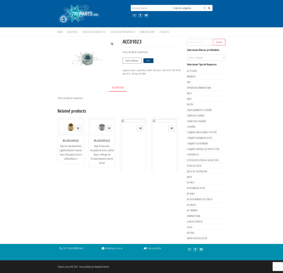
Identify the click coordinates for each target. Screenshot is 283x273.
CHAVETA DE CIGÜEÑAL (196, 121)
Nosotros (72, 32)
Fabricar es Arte (147, 32)
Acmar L (133, 70)
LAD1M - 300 (151, 70)
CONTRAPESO (193, 154)
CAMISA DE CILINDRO (196, 115)
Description (118, 87)
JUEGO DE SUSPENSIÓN (197, 171)
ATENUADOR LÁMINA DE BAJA (199, 87)
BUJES (189, 98)
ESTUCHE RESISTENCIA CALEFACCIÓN (202, 160)
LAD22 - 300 (161, 70)
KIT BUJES (191, 193)
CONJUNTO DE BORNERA (197, 143)
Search (219, 42)
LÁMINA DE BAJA (193, 216)
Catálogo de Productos (94, 32)
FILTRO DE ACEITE (194, 165)
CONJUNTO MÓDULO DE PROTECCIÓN (203, 149)
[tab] (120, 87)
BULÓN (190, 104)
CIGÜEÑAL (191, 126)
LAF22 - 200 (130, 73)
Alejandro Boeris (102, 266)
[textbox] (206, 57)
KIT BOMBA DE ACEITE (196, 188)
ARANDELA (191, 76)
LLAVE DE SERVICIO (195, 221)
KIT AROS (191, 182)
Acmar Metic (141, 70)
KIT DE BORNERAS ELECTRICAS (200, 199)
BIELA (189, 93)
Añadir (148, 60)
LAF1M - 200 (170, 70)
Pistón (189, 227)
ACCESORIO (142, 73)
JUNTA (189, 177)
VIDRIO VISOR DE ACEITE (197, 238)
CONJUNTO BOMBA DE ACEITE (199, 138)
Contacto (164, 32)
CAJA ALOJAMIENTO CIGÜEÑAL (199, 110)
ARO (189, 82)
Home (60, 32)
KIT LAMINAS (192, 210)
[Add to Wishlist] (77, 128)
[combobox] (206, 57)
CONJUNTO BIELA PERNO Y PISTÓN (202, 132)
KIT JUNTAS (191, 205)
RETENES (191, 232)
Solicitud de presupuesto (122, 32)
